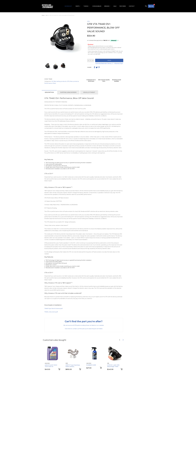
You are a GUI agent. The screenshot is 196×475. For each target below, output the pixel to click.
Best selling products (59, 81)
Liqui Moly (47, 363)
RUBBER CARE (91, 365)
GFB (88, 21)
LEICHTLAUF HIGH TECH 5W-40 (51, 365)
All (52, 81)
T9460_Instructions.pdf (51, 312)
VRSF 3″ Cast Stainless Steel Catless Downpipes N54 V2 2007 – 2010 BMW (73, 367)
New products (74, 81)
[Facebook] (94, 67)
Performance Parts (50, 83)
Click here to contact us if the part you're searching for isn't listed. (84, 328)
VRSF (67, 363)
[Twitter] (97, 67)
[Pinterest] (99, 67)
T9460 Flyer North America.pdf (53, 308)
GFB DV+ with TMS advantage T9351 (113, 365)
